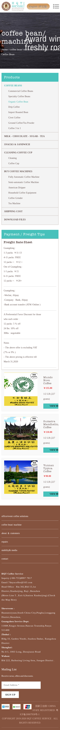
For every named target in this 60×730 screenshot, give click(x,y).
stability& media (9, 550)
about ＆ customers (11, 533)
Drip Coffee (14, 107)
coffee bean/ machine (21, 49)
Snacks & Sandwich (17, 144)
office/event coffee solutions (15, 516)
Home (5, 49)
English (33, 6)
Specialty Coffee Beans (19, 96)
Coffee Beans (41, 49)
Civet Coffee (14, 117)
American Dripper (17, 187)
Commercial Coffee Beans (20, 91)
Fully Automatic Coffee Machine (23, 177)
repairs (5, 541)
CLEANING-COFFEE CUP (18, 152)
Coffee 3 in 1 (14, 128)
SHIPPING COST (13, 211)
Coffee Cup (13, 163)
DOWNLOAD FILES (15, 219)
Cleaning (12, 158)
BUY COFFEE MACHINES (18, 171)
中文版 (43, 6)
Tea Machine (14, 203)
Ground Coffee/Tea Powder (21, 123)
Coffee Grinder (15, 198)
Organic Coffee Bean (18, 101)
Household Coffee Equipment (22, 193)
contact (5, 559)
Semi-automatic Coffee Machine (23, 182)
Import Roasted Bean (18, 112)
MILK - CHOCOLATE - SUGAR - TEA (24, 136)
